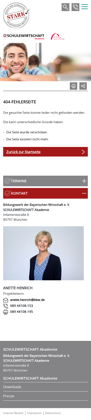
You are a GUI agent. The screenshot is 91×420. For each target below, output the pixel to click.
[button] (45, 181)
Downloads (12, 386)
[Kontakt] (75, 7)
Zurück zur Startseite (23, 151)
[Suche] (65, 7)
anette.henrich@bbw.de (27, 300)
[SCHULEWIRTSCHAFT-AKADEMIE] (23, 36)
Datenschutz (53, 413)
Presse (8, 395)
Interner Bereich (13, 413)
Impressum (34, 413)
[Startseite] (16, 15)
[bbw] (57, 36)
